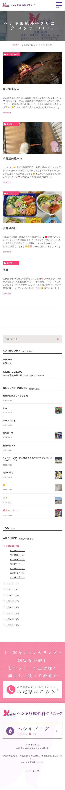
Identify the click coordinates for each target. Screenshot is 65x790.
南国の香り (8, 472)
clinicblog (13, 54)
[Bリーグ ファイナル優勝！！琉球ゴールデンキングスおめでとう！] (58, 460)
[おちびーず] (58, 435)
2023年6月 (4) (17, 555)
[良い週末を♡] (32, 68)
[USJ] (58, 410)
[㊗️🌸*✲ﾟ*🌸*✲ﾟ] (58, 513)
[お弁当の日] (32, 207)
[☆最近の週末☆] (32, 138)
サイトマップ (32, 771)
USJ (5, 408)
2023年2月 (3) (17, 573)
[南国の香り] (58, 475)
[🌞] (58, 487)
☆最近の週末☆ (12, 158)
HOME (15, 45)
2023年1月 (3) (17, 577)
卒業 (5, 269)
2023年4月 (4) (17, 564)
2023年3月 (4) (17, 568)
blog (9, 124)
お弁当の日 (10, 228)
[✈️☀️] (58, 500)
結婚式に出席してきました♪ (16, 396)
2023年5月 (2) (17, 559)
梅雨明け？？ (9, 445)
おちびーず (8, 433)
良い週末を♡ (11, 88)
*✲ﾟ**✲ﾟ (13, 510)
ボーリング (8, 420)
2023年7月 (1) (17, 550)
